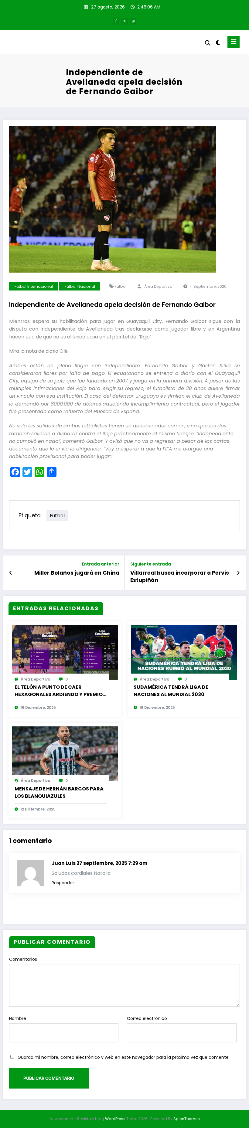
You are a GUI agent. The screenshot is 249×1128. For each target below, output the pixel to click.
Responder (63, 883)
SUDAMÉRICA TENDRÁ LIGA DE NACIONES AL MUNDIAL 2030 (171, 691)
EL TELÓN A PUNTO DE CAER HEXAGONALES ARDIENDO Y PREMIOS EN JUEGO (60, 691)
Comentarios (23, 959)
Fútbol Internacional (34, 286)
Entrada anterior (100, 564)
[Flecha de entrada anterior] (10, 573)
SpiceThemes (186, 1118)
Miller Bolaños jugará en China (76, 572)
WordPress (115, 1118)
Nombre (17, 1018)
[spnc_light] (218, 42)
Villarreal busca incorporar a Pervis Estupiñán (179, 576)
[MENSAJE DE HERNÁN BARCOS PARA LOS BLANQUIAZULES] (65, 753)
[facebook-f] (116, 21)
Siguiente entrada (150, 564)
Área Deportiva (158, 286)
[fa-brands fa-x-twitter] (124, 21)
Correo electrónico (147, 1018)
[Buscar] (207, 43)
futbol (121, 286)
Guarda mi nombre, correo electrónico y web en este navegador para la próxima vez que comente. (124, 1057)
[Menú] (233, 42)
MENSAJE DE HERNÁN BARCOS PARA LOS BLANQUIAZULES (59, 792)
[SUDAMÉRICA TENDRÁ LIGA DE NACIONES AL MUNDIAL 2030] (184, 652)
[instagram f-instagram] (133, 21)
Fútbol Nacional (80, 286)
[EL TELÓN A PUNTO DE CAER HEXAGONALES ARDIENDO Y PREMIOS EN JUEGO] (65, 652)
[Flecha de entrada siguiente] (238, 573)
